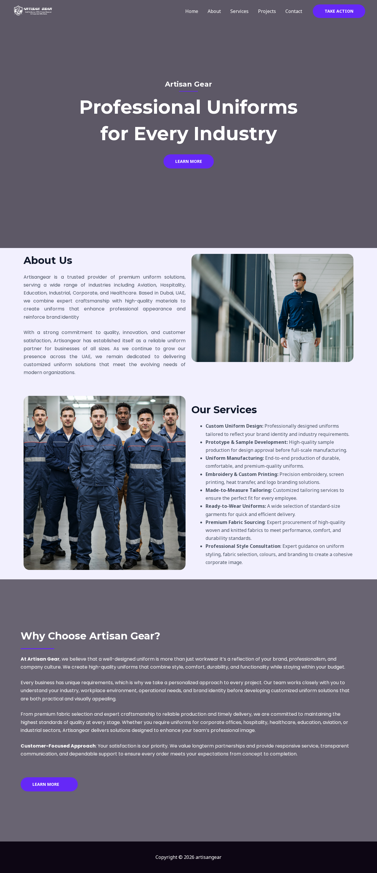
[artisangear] (34, 10)
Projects (267, 11)
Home (191, 11)
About (214, 11)
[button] (339, 11)
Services (239, 11)
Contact (293, 11)
